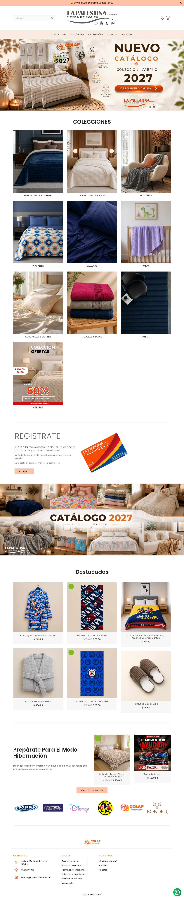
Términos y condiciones (74, 869)
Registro (103, 869)
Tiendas (103, 865)
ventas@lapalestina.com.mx (35, 877)
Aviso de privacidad (71, 865)
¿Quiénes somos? (108, 861)
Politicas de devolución (73, 874)
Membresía (67, 883)
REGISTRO (24, 471)
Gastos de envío (70, 861)
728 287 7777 (27, 870)
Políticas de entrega (72, 878)
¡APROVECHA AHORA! (92, 790)
